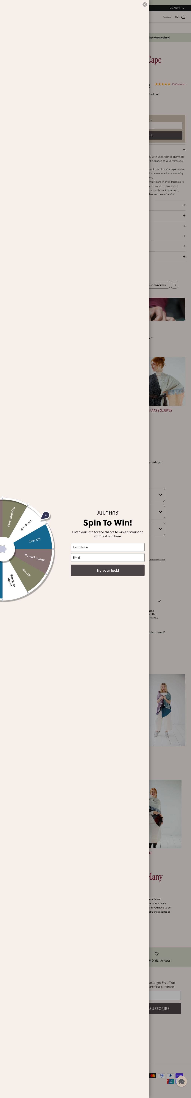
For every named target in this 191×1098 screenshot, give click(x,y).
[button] (181, 1081)
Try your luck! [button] (108, 570)
